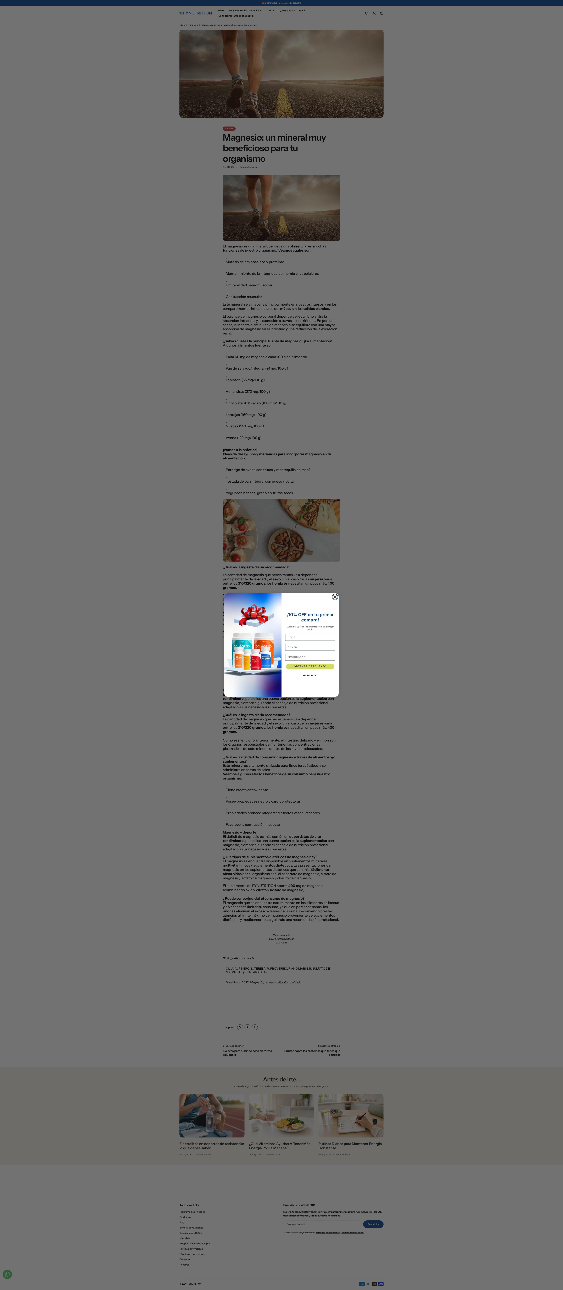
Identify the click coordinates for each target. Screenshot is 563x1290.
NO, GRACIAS (310, 675)
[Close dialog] (335, 597)
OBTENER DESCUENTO (310, 666)
